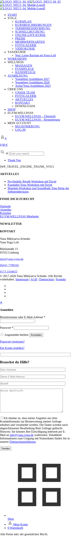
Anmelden (36, 335)
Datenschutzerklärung (22, 441)
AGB (33, 279)
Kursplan (5, 213)
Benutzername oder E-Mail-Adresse (22, 317)
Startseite (5, 206)
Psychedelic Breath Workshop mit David (32, 181)
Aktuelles (5, 209)
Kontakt (61, 279)
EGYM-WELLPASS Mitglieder (19, 216)
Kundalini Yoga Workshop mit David (30, 184)
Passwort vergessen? (12, 341)
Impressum (22, 279)
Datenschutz (46, 279)
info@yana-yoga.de (11, 258)
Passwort (6, 327)
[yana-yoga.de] (30, 5)
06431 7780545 (9, 265)
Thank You (14, 160)
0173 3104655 (8, 271)
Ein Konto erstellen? (12, 348)
